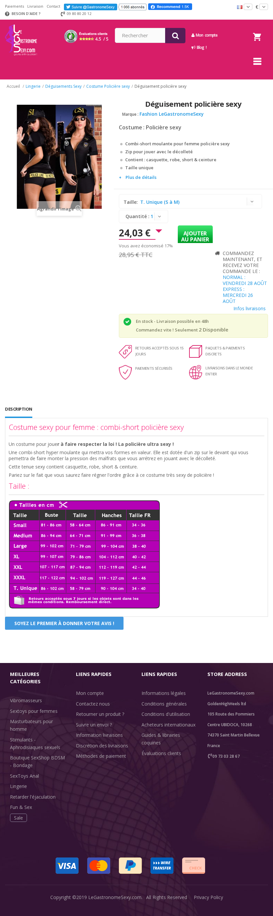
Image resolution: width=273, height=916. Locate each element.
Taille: (131, 202)
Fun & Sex (21, 807)
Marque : (130, 114)
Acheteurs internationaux (168, 724)
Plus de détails (141, 177)
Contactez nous (93, 704)
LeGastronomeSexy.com (114, 897)
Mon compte (90, 693)
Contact (53, 6)
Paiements (14, 6)
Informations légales (163, 693)
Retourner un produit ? (100, 714)
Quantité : (137, 216)
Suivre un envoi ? (94, 724)
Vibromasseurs (26, 700)
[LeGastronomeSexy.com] (21, 22)
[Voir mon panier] (257, 28)
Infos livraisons (249, 308)
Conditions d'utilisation (165, 714)
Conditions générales (164, 704)
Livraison (35, 6)
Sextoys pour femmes (34, 711)
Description (18, 409)
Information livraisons (99, 735)
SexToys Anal (24, 776)
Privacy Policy (208, 897)
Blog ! (200, 47)
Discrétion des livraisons (102, 745)
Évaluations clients (161, 753)
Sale (18, 818)
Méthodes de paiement (101, 756)
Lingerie (18, 786)
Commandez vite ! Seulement (167, 330)
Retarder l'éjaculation (33, 797)
